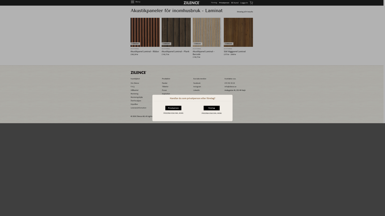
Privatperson (173, 108)
